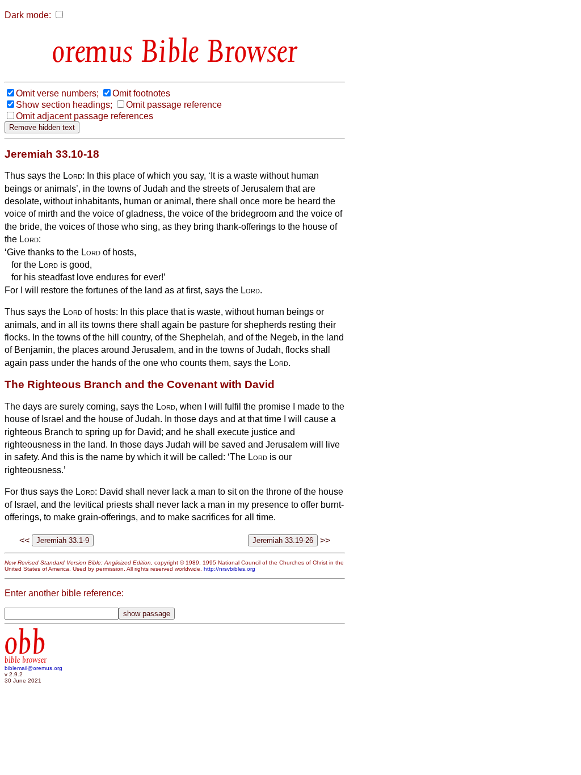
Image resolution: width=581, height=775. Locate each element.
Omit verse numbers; (57, 93)
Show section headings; (64, 104)
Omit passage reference (174, 104)
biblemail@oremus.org (33, 668)
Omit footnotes (141, 93)
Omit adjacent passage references (84, 116)
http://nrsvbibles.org (229, 569)
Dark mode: (28, 15)
